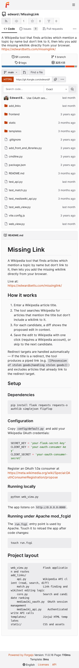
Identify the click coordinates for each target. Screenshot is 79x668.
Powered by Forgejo (21, 654)
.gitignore (15, 139)
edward (13, 14)
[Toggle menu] (73, 4)
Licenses (43, 664)
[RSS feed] (6, 21)
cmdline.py (16, 156)
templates (15, 131)
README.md (16, 173)
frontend (14, 114)
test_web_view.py (20, 207)
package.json (17, 164)
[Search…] (72, 89)
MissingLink (30, 14)
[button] (24, 72)
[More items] (74, 29)
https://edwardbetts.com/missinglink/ (29, 49)
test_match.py (18, 190)
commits (22, 56)
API (54, 664)
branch (60, 56)
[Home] (7, 4)
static (12, 122)
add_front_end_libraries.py (25, 148)
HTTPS (8, 79)
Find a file (37, 72)
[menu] (62, 79)
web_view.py (17, 223)
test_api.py (16, 181)
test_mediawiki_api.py (23, 198)
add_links (15, 105)
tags (23, 62)
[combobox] (56, 89)
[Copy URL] (55, 79)
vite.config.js (17, 215)
